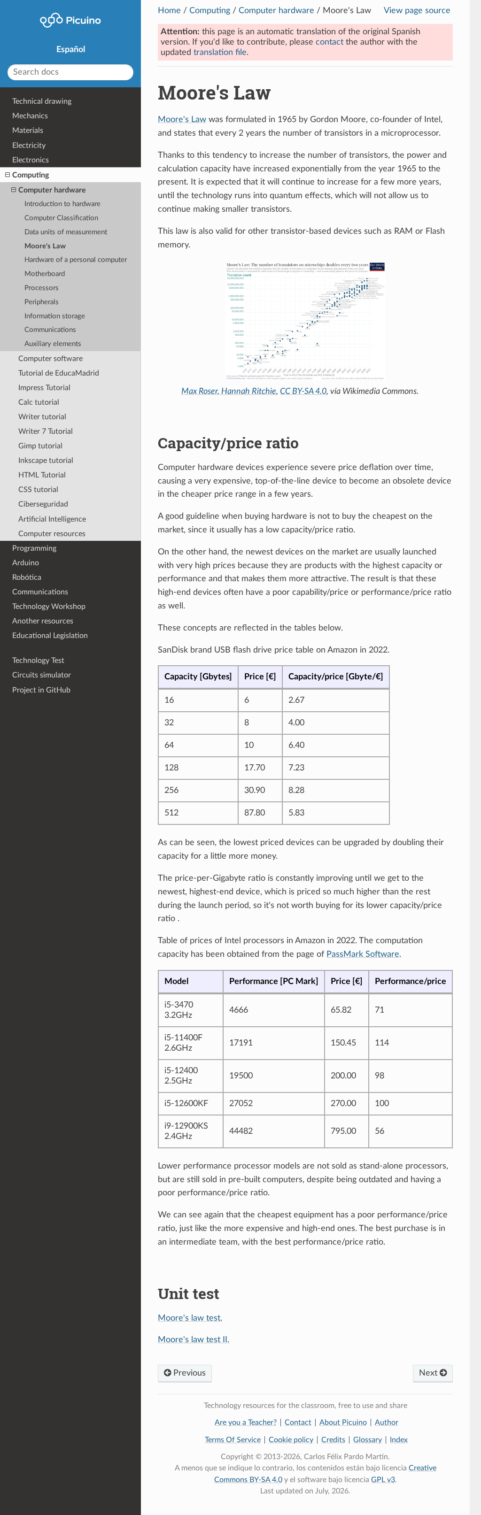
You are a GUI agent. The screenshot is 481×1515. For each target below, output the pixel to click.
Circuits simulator (41, 675)
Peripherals (41, 302)
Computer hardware (276, 11)
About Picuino (343, 1422)
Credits (333, 1440)
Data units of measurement (65, 232)
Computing (209, 11)
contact (329, 42)
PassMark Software (362, 954)
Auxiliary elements (52, 343)
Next (429, 1373)
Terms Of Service (233, 1440)
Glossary (367, 1440)
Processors (41, 288)
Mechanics (30, 116)
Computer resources (51, 534)
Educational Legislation (50, 635)
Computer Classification (61, 218)
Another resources (42, 621)
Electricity (29, 145)
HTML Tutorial (42, 475)
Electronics (30, 160)
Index (399, 1440)
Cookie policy (291, 1440)
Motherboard (44, 273)
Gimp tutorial (40, 446)
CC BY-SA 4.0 (303, 391)
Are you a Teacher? (246, 1422)
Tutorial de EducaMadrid (58, 373)
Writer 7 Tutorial (45, 431)
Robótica (26, 577)
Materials (27, 130)
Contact (298, 1422)
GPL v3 (383, 1480)
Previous (188, 1373)
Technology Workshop (48, 606)
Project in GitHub (41, 690)
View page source (417, 11)
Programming (34, 548)
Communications (50, 329)
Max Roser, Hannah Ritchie (228, 391)
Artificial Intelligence (52, 519)
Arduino (25, 563)
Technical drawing (41, 101)
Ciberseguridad (43, 504)
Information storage (54, 316)
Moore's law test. (190, 1318)
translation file (220, 52)
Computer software (50, 358)
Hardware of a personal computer (75, 259)
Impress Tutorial (44, 388)
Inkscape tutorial (45, 460)
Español (70, 50)
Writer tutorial (42, 417)
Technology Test (38, 660)
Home (169, 11)
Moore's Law (182, 119)
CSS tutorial (38, 489)
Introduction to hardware (62, 204)
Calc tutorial (38, 402)
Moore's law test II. (193, 1340)
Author (386, 1422)
